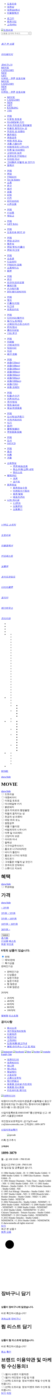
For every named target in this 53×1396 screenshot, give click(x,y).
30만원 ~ (5, 929)
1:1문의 (17, 503)
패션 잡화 (12, 354)
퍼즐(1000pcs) (14, 381)
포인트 (16, 481)
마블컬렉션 (13, 13)
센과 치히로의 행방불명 (19, 125)
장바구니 (16, 1318)
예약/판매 (10, 960)
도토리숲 (11, 3)
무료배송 (9, 887)
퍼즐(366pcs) (13, 375)
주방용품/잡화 (14, 432)
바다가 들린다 (12, 852)
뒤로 (3, 944)
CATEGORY (7, 70)
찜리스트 (17, 472)
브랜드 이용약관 (17, 1374)
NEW (4, 73)
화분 (9, 271)
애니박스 (11, 1068)
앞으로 (10, 944)
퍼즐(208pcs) (13, 369)
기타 (9, 110)
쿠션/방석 (12, 402)
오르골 (10, 258)
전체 (9, 116)
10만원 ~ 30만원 (9, 924)
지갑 (9, 351)
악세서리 (11, 348)
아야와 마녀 (13, 159)
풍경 (9, 451)
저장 (8, 1393)
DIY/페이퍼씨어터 (16, 291)
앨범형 (4, 1015)
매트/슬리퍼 (13, 405)
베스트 (12, 941)
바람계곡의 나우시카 (18, 147)
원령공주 (11, 137)
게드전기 (9, 858)
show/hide (6, 777)
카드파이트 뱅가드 (16, 1090)
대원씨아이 (10, 797)
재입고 (10, 215)
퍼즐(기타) (12, 384)
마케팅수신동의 (21, 491)
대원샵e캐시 (13, 10)
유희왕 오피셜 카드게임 (19, 1084)
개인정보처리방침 (16, 1031)
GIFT (3, 75)
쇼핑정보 (11, 463)
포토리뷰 (20, 78)
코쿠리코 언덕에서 (16, 156)
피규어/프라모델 (15, 282)
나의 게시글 (13, 500)
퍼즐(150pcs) (13, 362)
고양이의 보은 (14, 153)
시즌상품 (11, 204)
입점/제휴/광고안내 (17, 1043)
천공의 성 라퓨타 (16, 131)
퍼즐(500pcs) (13, 378)
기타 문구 (12, 333)
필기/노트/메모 (14, 321)
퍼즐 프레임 (13, 387)
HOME (4, 771)
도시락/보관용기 (15, 416)
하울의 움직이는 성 (17, 128)
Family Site (6, 1054)
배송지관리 (19, 497)
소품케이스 (13, 268)
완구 (9, 279)
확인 (8, 1352)
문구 (9, 185)
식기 (9, 422)
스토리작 (11, 1075)
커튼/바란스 (13, 399)
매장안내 (11, 1037)
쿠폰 (15, 478)
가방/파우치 (13, 345)
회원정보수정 (20, 488)
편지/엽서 (12, 327)
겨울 (9, 457)
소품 (9, 182)
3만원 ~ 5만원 (8, 913)
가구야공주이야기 (14, 846)
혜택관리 (11, 475)
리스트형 (13, 1015)
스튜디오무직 (14, 1078)
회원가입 (11, 21)
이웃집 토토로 (14, 119)
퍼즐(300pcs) (13, 372)
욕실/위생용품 (14, 408)
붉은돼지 (11, 134)
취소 (3, 1352)
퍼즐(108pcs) (13, 365)
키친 (9, 198)
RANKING (12, 108)
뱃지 (9, 300)
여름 (9, 454)
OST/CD (11, 443)
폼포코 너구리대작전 (15, 849)
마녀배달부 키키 (15, 122)
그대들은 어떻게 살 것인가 (21, 162)
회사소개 (11, 1028)
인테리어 (11, 177)
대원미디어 (13, 1059)
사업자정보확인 (9, 1129)
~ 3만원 (5, 908)
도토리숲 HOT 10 (16, 232)
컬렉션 (10, 165)
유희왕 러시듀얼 (15, 1087)
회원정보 (11, 484)
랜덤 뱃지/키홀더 (16, 247)
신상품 (10, 212)
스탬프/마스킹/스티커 (18, 324)
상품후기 (17, 509)
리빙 (9, 195)
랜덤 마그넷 (13, 250)
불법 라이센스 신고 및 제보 (21, 1046)
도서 (9, 440)
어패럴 (10, 342)
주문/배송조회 (20, 466)
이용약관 (11, 1034)
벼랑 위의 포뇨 (14, 140)
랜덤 (9, 174)
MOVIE (5, 67)
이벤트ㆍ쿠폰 (8, 78)
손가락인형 (13, 288)
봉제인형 (11, 285)
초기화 (4, 938)
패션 (9, 188)
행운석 (10, 244)
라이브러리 (13, 201)
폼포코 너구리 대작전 (16, 855)
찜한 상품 (6, 1232)
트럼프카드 (13, 309)
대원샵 (10, 7)
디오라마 (11, 261)
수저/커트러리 (14, 419)
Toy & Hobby (13, 180)
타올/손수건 (13, 395)
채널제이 (11, 1072)
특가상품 (9, 963)
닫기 (3, 1226)
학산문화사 (13, 1081)
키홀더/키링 (13, 303)
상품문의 (17, 506)
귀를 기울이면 (14, 143)
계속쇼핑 (6, 1318)
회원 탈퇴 (18, 494)
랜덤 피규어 (13, 241)
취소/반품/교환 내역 (23, 469)
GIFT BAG (12, 224)
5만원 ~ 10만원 (9, 918)
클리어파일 (13, 330)
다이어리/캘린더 (15, 318)
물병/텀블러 (13, 429)
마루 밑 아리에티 (16, 150)
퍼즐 (9, 192)
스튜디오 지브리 (13, 868)
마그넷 (10, 306)
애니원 (10, 1065)
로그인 (10, 18)
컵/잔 (9, 426)
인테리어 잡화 (14, 264)
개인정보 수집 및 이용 (19, 1377)
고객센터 (11, 24)
